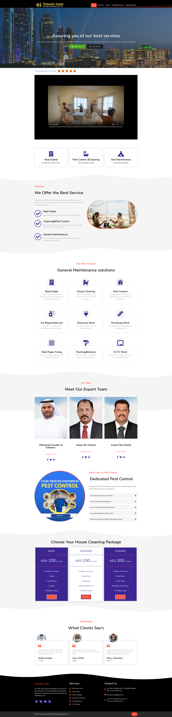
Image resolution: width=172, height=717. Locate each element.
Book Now (52, 597)
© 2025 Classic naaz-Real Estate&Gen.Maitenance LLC (51, 714)
